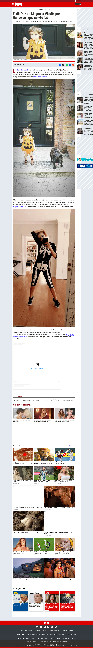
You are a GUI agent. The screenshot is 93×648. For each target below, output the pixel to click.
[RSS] (52, 627)
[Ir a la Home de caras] (18, 5)
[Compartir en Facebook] (60, 65)
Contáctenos (39, 638)
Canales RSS (21, 638)
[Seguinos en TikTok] (48, 627)
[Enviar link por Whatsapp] (67, 65)
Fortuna (44, 630)
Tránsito (73, 638)
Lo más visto (82, 29)
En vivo (79, 4)
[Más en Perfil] (21, 589)
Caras (27, 634)
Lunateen (64, 630)
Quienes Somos (30, 638)
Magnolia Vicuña (26, 400)
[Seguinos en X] (45, 627)
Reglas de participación (63, 638)
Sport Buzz (61, 634)
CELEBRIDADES (40, 9)
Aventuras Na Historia (42, 634)
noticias (20, 593)
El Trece (57, 400)
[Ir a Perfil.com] (78, 1)
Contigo (32, 634)
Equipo (53, 638)
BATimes (70, 630)
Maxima (73, 634)
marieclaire (36, 593)
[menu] (13, 4)
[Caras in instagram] (37, 627)
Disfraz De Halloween (67, 400)
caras (52, 593)
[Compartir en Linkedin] (70, 65)
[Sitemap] (55, 627)
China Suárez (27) (22, 70)
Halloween (45, 400)
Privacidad (47, 638)
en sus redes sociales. (40, 77)
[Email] (73, 65)
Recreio (68, 634)
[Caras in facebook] (41, 627)
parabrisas (67, 593)
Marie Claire (37, 630)
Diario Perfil (23, 630)
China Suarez (16, 400)
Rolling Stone (53, 634)
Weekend (50, 630)
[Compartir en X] (63, 65)
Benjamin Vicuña (36, 400)
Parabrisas (57, 630)
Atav (52, 400)
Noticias (30, 630)
